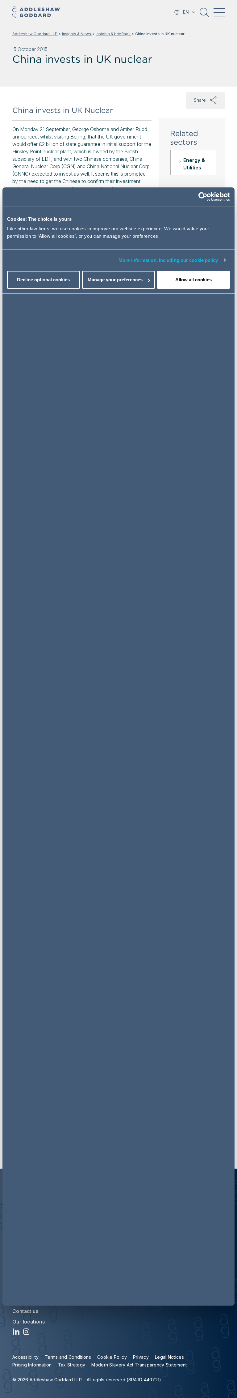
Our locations (28, 1322)
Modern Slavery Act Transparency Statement (139, 1364)
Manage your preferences (115, 279)
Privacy (141, 1357)
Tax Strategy (71, 1364)
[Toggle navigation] (219, 12)
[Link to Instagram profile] (26, 1333)
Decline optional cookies (43, 279)
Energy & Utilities (194, 164)
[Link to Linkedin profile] (16, 1333)
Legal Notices (169, 1357)
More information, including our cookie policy (168, 260)
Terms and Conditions (68, 1357)
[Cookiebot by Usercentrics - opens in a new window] (203, 196)
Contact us (25, 1311)
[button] (204, 14)
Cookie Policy (112, 1357)
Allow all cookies (193, 279)
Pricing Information (32, 1364)
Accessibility (25, 1357)
